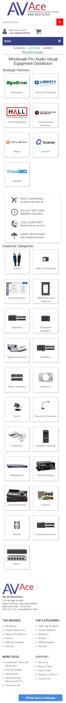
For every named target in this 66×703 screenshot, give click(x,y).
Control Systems (47, 630)
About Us (43, 662)
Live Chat (34, 47)
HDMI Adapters (46, 642)
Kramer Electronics (15, 630)
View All (9, 646)
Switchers (43, 634)
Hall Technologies (14, 642)
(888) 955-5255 (10, 609)
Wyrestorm (11, 626)
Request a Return (47, 674)
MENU (7, 41)
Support (48, 47)
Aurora (8, 638)
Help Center (44, 670)
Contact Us (44, 678)
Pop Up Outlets (13, 669)
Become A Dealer (32, 52)
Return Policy (45, 666)
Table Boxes (11, 673)
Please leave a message (40, 697)
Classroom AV (12, 685)
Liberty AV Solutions (15, 634)
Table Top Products (48, 626)
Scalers (42, 638)
